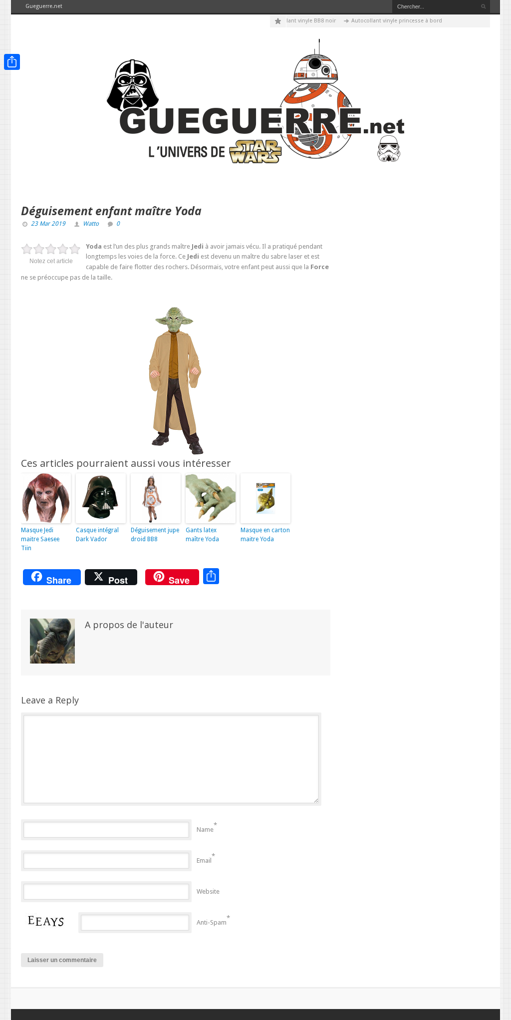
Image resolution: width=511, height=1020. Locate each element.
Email (204, 860)
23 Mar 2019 (48, 223)
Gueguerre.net (43, 6)
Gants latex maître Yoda (202, 535)
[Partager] (12, 62)
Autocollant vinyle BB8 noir (291, 20)
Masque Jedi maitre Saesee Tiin (40, 539)
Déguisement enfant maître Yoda (111, 211)
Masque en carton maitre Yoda (265, 535)
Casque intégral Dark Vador (97, 535)
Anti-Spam (212, 922)
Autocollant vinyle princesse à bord (386, 20)
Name (205, 829)
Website (208, 891)
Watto (91, 223)
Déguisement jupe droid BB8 (155, 535)
